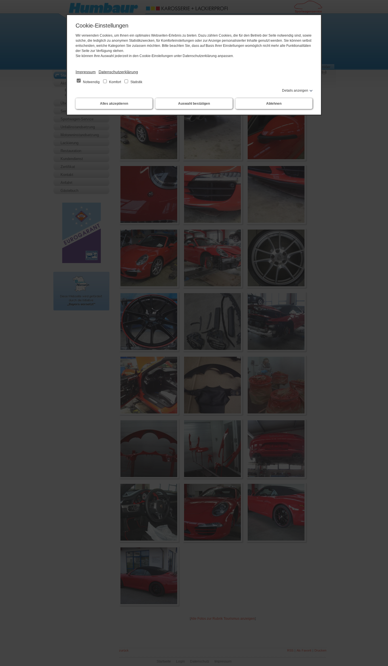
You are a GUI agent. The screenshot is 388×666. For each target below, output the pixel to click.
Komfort (115, 82)
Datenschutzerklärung (118, 72)
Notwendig (91, 82)
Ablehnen (273, 104)
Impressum (86, 72)
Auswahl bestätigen (194, 104)
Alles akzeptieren (114, 104)
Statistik (136, 82)
